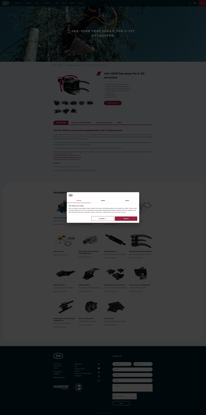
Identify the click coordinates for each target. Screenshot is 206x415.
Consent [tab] (78, 200)
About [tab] (127, 200)
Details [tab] (103, 200)
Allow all (126, 218)
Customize (102, 218)
